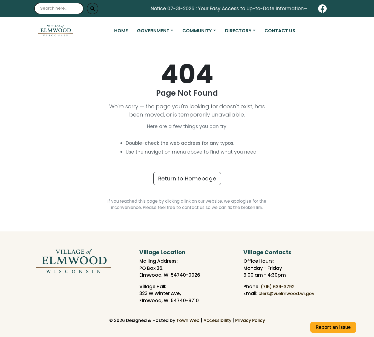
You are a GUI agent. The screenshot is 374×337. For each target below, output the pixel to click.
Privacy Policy (250, 320)
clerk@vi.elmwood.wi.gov (286, 293)
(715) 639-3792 (278, 287)
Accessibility (217, 320)
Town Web (188, 320)
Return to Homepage (187, 178)
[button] (157, 31)
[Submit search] (92, 8)
